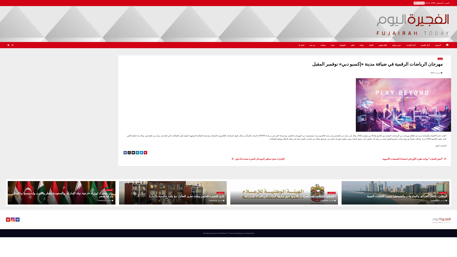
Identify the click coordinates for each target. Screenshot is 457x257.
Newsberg (238, 233)
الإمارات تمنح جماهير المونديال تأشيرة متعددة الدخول (260, 159)
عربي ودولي (396, 45)
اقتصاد (371, 45)
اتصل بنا (301, 45)
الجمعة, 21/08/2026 (438, 200)
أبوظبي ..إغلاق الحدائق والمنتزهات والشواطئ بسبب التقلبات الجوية (407, 196)
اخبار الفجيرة (220, 193)
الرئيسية (438, 45)
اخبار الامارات (443, 193)
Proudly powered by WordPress (215, 233)
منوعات (323, 45)
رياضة (362, 45)
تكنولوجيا (343, 45)
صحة (332, 45)
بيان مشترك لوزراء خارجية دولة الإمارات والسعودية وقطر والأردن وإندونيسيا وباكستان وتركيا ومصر (62, 194)
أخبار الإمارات (411, 45)
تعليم (352, 45)
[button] (13, 45)
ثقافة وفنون (383, 45)
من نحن (312, 45)
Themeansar (249, 233)
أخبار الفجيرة (425, 45)
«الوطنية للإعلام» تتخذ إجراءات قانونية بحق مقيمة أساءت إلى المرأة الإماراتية (290, 196)
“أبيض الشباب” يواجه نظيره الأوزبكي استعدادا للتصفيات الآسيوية (412, 159)
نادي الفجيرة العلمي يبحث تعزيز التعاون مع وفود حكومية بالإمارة (186, 196)
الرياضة (440, 58)
